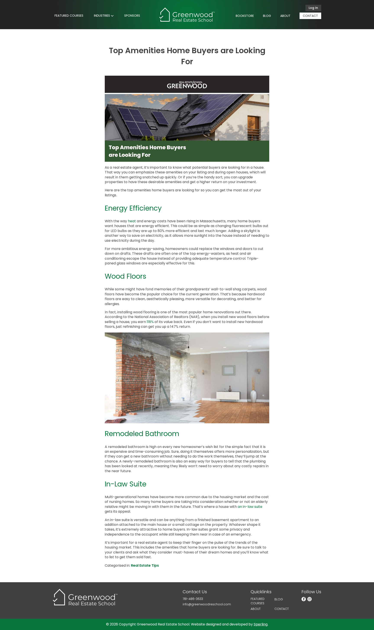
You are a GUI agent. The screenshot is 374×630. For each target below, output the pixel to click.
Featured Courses (69, 15)
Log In (313, 8)
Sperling (261, 624)
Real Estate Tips (145, 565)
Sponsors (132, 15)
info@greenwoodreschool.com (207, 604)
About (285, 16)
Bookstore (245, 16)
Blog (267, 16)
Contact (310, 16)
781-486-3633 (193, 599)
